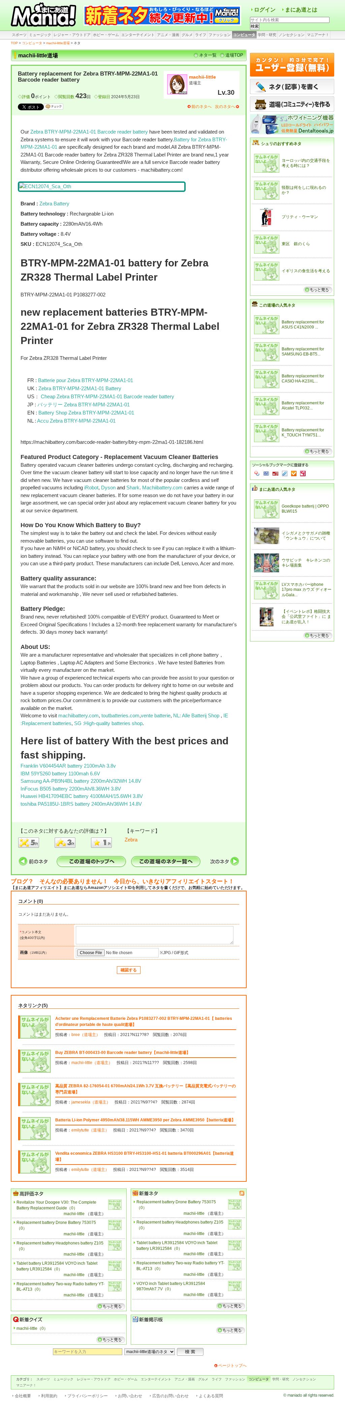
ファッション (220, 35)
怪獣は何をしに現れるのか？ (304, 190)
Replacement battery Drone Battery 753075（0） (56, 1225)
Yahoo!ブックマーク (257, 473)
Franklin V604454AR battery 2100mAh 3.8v (68, 766)
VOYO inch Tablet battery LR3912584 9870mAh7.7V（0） (170, 1286)
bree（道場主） (85, 1034)
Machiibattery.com (162, 487)
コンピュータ (244, 35)
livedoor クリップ (284, 473)
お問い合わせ (130, 1396)
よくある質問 (211, 1396)
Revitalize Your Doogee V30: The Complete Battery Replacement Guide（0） (56, 1205)
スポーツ (19, 35)
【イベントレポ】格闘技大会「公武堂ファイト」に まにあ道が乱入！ (306, 616)
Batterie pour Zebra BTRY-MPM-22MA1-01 (85, 380)
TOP (14, 43)
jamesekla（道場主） (91, 1102)
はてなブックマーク (266, 473)
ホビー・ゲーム (106, 35)
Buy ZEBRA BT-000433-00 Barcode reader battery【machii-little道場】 (122, 1052)
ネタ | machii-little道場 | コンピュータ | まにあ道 (44, 15)
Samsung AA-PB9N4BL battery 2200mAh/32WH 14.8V (81, 781)
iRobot (91, 487)
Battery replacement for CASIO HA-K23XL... (303, 379)
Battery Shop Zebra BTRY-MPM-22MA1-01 (86, 412)
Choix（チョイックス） (293, 473)
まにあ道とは (301, 9)
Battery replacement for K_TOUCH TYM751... (303, 433)
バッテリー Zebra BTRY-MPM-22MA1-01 (83, 404)
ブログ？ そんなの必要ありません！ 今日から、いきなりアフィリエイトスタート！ (122, 881)
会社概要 (23, 1396)
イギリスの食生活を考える (306, 270)
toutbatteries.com (120, 715)
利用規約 (49, 1396)
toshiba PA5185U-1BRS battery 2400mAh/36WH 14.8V (81, 804)
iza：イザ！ (303, 473)
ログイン (265, 9)
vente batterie (155, 715)
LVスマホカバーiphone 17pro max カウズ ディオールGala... (307, 589)
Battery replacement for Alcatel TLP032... (303, 406)
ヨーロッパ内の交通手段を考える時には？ (306, 163)
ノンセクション (292, 35)
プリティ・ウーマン (300, 216)
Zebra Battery (54, 203)
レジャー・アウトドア (72, 35)
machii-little (202, 77)
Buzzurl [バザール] (275, 473)
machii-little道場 (58, 43)
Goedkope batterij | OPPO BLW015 (305, 509)
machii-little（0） (32, 1328)
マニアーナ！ (318, 35)
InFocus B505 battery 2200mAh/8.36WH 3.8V (71, 789)
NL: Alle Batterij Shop (197, 715)
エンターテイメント (138, 35)
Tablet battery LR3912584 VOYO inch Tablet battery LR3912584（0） (57, 1266)
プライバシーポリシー (87, 1396)
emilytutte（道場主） (90, 1130)
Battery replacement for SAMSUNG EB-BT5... (303, 352)
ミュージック (40, 35)
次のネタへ (225, 106)
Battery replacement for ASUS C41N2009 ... (303, 325)
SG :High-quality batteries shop (108, 723)
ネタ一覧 (208, 55)
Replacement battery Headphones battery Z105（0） (60, 1246)
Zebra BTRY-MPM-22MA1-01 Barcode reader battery (89, 132)
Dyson (108, 487)
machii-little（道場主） (92, 1062)
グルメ (187, 35)
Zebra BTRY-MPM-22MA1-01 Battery (79, 388)
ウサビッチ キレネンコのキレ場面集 (306, 563)
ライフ (200, 35)
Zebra (131, 839)
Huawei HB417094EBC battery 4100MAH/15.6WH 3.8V (82, 796)
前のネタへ (201, 106)
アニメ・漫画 (168, 35)
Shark (132, 487)
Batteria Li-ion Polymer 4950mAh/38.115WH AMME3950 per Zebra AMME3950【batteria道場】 (145, 1120)
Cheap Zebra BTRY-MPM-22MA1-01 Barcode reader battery (107, 396)
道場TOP (234, 55)
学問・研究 (267, 35)
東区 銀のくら (296, 243)
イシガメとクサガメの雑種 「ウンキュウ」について (306, 536)
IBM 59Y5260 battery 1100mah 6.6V (60, 773)
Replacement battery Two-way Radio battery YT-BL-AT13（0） (60, 1287)
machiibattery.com (78, 715)
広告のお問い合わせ (170, 1396)
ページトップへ (232, 1365)
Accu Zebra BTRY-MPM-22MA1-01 (76, 421)
